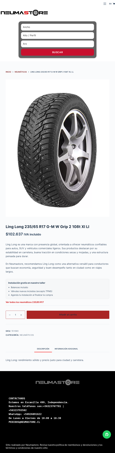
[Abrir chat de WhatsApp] (107, 434)
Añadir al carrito (68, 314)
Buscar (57, 52)
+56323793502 (18, 410)
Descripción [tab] (43, 349)
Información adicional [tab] (66, 349)
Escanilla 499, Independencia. (47, 402)
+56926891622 (33, 414)
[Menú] (104, 3)
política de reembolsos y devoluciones (76, 444)
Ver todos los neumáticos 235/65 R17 (25, 302)
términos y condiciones (18, 447)
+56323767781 (52, 406)
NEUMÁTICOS (27, 335)
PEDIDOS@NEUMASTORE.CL (24, 422)
